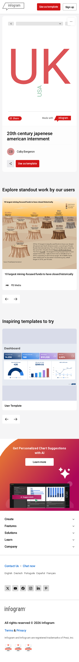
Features (10, 526)
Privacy (21, 630)
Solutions (11, 533)
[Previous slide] (6, 299)
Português (29, 573)
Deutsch (18, 573)
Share (16, 118)
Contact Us (12, 566)
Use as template (48, 6)
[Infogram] (13, 7)
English (8, 573)
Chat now (29, 566)
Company (11, 546)
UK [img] (39, 67)
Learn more (39, 461)
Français (51, 573)
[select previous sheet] (11, 24)
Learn (8, 539)
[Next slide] (15, 299)
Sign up (69, 7)
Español (40, 573)
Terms (9, 630)
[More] (71, 21)
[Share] (10, 163)
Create (9, 519)
